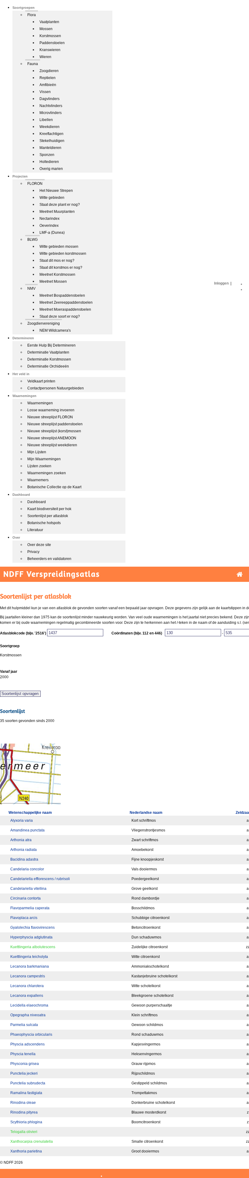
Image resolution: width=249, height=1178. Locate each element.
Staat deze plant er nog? (59, 204)
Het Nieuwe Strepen (56, 190)
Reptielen (47, 78)
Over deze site (39, 545)
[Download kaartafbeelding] (30, 803)
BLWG (32, 239)
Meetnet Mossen (53, 281)
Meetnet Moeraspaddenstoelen (65, 309)
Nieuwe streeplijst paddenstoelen (55, 424)
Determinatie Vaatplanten (48, 352)
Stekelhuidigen (51, 141)
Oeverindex (49, 225)
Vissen (45, 92)
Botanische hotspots (44, 523)
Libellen (46, 120)
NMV (31, 288)
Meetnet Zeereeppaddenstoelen (66, 302)
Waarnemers (38, 480)
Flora (31, 15)
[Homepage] (240, 574)
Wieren (45, 57)
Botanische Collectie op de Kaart (54, 487)
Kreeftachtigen (51, 134)
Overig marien (51, 169)
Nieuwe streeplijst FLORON (50, 417)
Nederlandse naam (146, 812)
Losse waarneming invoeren (50, 410)
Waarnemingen (40, 403)
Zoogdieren (49, 71)
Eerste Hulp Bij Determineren (51, 345)
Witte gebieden (51, 197)
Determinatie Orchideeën (48, 366)
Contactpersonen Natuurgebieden (55, 388)
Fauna (32, 64)
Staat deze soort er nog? (59, 316)
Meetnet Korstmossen (57, 274)
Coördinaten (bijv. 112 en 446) (136, 633)
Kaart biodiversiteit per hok (49, 509)
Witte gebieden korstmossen (62, 253)
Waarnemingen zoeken (46, 473)
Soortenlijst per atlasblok (47, 516)
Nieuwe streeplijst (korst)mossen (54, 431)
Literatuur (35, 530)
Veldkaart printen (41, 381)
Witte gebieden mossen (58, 246)
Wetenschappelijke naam (30, 812)
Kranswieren (49, 50)
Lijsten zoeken (39, 466)
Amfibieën (47, 85)
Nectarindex (49, 218)
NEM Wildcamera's (55, 330)
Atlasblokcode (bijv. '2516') (23, 633)
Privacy (33, 552)
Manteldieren (50, 148)
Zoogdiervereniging (43, 323)
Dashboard (36, 502)
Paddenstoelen (52, 43)
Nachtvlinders (50, 106)
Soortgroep (9, 646)
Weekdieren (49, 127)
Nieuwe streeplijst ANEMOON (51, 438)
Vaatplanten (49, 22)
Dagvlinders (49, 99)
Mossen (46, 29)
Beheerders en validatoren (49, 559)
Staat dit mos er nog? (56, 260)
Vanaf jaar (8, 671)
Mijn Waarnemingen (44, 459)
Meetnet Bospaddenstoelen (62, 295)
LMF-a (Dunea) (52, 232)
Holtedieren (49, 162)
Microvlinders (50, 113)
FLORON (35, 183)
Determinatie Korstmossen (49, 359)
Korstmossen (50, 36)
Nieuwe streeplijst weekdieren (52, 445)
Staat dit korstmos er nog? (60, 267)
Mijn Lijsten (36, 452)
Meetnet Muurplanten (57, 211)
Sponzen (46, 155)
